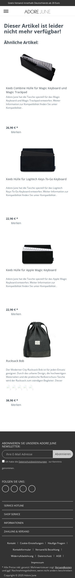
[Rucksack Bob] (37, 340)
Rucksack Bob (15, 361)
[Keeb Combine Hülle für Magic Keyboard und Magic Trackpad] (37, 67)
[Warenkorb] (69, 11)
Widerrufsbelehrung (22, 556)
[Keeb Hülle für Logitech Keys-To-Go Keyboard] (37, 158)
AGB (58, 556)
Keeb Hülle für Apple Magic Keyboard (31, 270)
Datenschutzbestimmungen (33, 461)
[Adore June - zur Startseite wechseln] (37, 11)
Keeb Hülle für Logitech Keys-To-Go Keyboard (36, 179)
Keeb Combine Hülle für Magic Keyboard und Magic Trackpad (36, 90)
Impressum (37, 562)
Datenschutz (45, 556)
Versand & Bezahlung (47, 549)
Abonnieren (63, 454)
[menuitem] (6, 11)
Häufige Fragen (56, 543)
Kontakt (11, 543)
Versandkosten (63, 567)
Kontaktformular (22, 549)
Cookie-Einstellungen (31, 543)
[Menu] (6, 11)
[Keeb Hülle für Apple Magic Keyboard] (37, 249)
